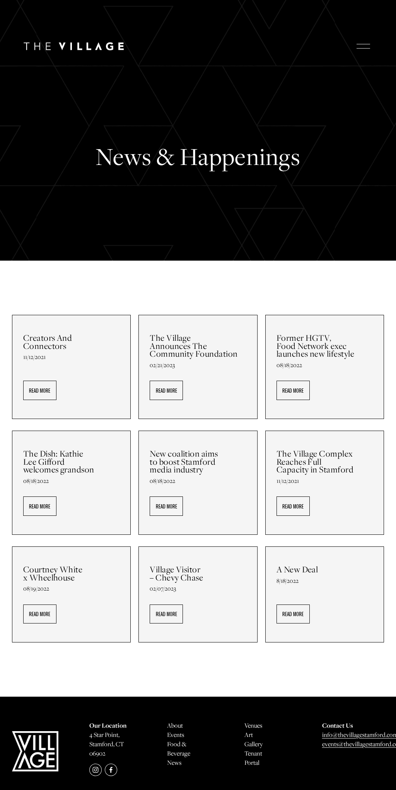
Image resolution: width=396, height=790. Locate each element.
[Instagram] (95, 770)
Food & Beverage (178, 748)
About (175, 725)
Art (248, 734)
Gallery (253, 744)
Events (175, 734)
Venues (253, 725)
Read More (39, 390)
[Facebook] (111, 770)
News (174, 762)
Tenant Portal (253, 758)
